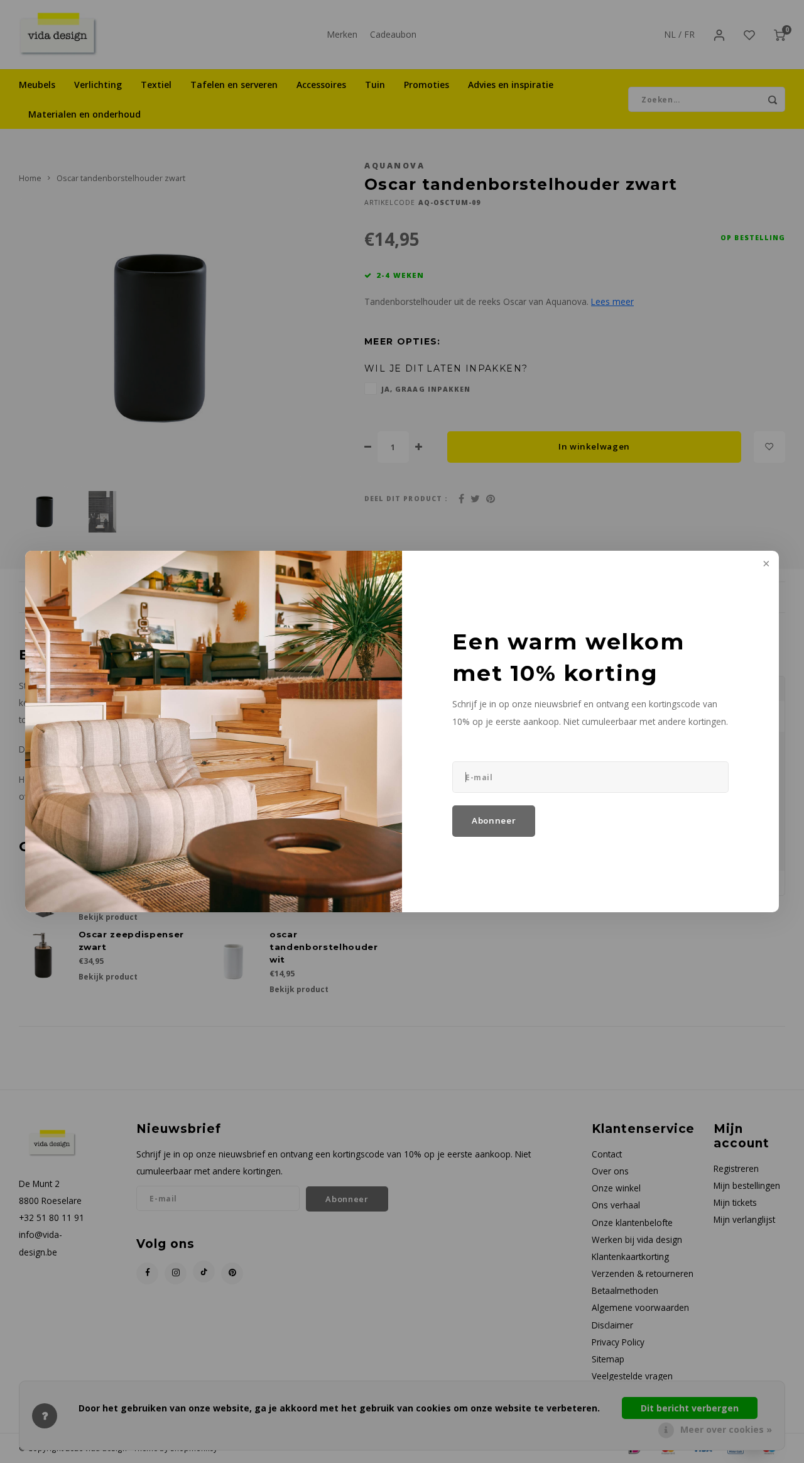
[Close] (765, 564)
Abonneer (494, 820)
